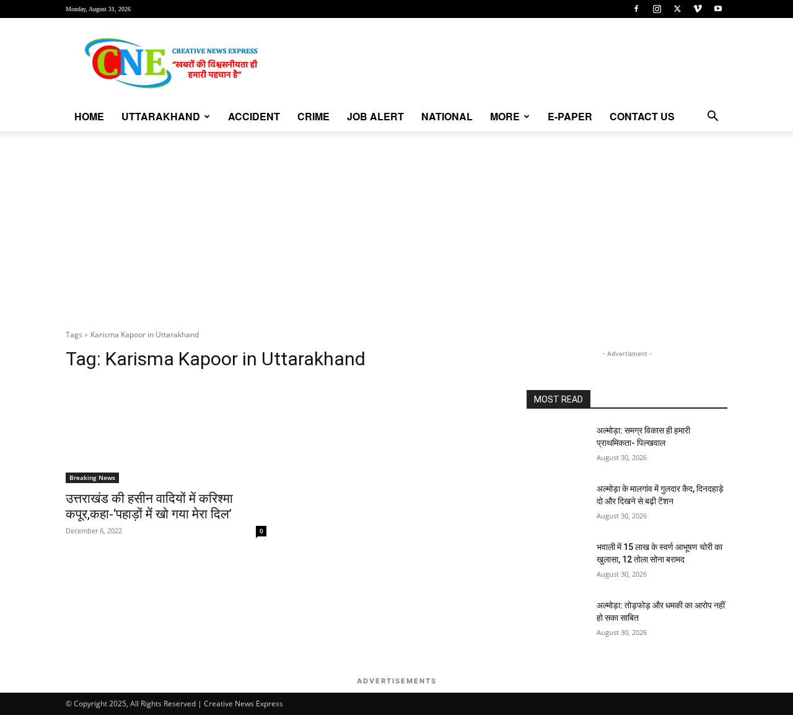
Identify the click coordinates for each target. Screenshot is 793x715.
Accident (254, 116)
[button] (712, 117)
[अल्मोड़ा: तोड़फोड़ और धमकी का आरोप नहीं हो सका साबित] (557, 621)
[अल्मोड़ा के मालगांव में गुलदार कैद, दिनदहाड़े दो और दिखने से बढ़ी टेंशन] (557, 504)
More (505, 116)
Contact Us (642, 116)
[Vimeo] (697, 8)
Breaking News (92, 477)
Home (89, 116)
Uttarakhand (160, 116)
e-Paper (570, 116)
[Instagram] (656, 8)
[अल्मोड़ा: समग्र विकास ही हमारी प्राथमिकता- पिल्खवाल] (557, 446)
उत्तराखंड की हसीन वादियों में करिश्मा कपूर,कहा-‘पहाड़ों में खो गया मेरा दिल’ (149, 506)
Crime (313, 116)
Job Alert (375, 116)
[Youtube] (718, 8)
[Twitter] (677, 8)
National (447, 116)
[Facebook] (636, 8)
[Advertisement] (396, 224)
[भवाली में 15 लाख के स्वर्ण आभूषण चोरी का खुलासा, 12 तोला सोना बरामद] (557, 562)
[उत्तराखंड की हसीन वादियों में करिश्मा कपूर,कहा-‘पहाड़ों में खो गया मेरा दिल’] (166, 433)
